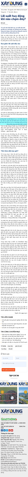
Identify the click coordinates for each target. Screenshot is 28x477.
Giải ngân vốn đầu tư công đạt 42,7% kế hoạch (14, 342)
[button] (25, 392)
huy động (4, 349)
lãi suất (10, 349)
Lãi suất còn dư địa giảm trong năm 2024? (13, 327)
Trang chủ (3, 12)
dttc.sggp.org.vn (23, 313)
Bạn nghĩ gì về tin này (8, 369)
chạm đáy (10, 346)
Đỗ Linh (3, 23)
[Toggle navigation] (26, 4)
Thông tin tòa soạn (7, 433)
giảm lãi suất (18, 346)
